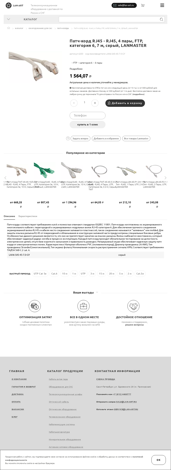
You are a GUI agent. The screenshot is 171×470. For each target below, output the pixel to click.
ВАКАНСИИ (18, 409)
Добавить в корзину (127, 102)
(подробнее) (138, 94)
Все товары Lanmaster (136, 138)
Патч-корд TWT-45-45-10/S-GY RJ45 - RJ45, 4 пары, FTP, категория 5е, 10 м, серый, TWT (23, 184)
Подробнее (76, 68)
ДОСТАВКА (18, 394)
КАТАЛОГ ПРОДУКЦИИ (65, 371)
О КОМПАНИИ (19, 379)
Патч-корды (63, 28)
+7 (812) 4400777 (122, 394)
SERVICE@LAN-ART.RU (126, 409)
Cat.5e (140, 273)
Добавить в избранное (106, 138)
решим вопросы (134, 324)
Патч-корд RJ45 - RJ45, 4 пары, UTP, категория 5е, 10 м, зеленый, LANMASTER (49, 184)
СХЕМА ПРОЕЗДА (105, 379)
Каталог (19, 28)
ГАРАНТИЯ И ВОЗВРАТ (24, 387)
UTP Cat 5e (40, 273)
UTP (83, 273)
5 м (121, 273)
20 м (111, 273)
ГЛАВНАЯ (16, 371)
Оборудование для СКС (40, 28)
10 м (64, 273)
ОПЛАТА (16, 402)
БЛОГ (15, 417)
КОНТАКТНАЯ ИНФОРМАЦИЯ (117, 371)
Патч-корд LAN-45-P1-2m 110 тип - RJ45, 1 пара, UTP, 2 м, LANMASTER (130, 184)
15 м (101, 273)
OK (159, 460)
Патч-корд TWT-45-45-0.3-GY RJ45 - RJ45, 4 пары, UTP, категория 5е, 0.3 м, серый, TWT (103, 186)
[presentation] (6, 178)
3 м (92, 273)
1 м (74, 273)
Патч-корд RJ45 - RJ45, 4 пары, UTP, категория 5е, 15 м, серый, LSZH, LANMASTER (77, 184)
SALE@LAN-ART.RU (126, 402)
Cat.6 (54, 273)
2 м (130, 273)
